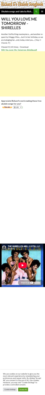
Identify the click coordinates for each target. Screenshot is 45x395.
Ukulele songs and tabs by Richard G (17, 11)
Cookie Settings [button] (9, 389)
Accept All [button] (23, 389)
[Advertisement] (22, 74)
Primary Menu (42, 11)
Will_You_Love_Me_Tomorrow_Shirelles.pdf (19, 50)
